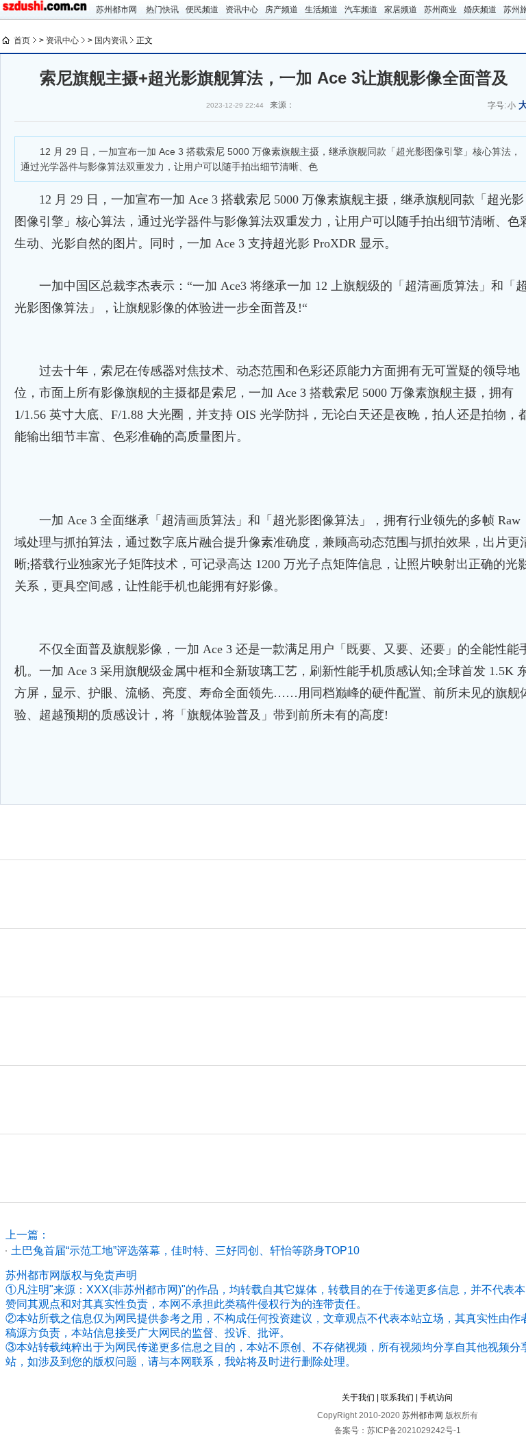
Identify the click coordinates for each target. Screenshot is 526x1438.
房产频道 (281, 9)
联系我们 (397, 1397)
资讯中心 (241, 9)
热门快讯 (162, 9)
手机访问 (436, 1397)
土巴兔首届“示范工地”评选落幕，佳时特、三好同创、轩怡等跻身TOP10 (185, 1250)
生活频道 (321, 9)
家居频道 (400, 9)
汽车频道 (361, 9)
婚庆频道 (480, 9)
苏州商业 (440, 9)
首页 (22, 40)
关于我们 (358, 1397)
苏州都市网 (116, 9)
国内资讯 (111, 40)
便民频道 (202, 9)
